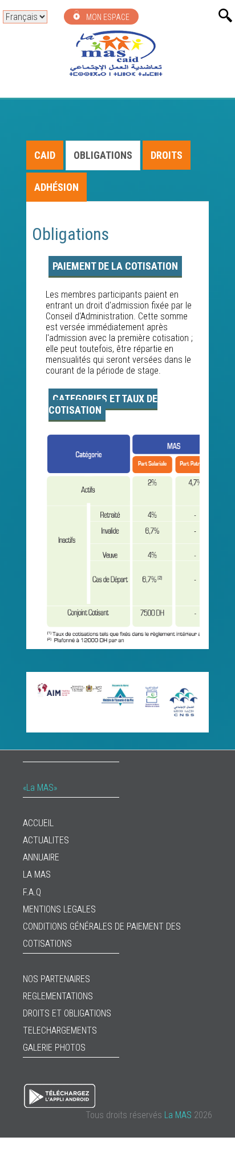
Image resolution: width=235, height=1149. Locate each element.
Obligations (103, 155)
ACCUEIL (38, 823)
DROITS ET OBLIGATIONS (67, 1013)
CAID (44, 155)
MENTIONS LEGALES (59, 909)
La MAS (37, 874)
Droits (167, 155)
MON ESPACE (106, 17)
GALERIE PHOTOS (54, 1047)
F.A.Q (32, 892)
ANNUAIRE (41, 857)
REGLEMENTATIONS (58, 996)
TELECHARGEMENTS (60, 1030)
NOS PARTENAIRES (56, 979)
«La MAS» (40, 787)
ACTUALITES (46, 840)
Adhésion (56, 187)
